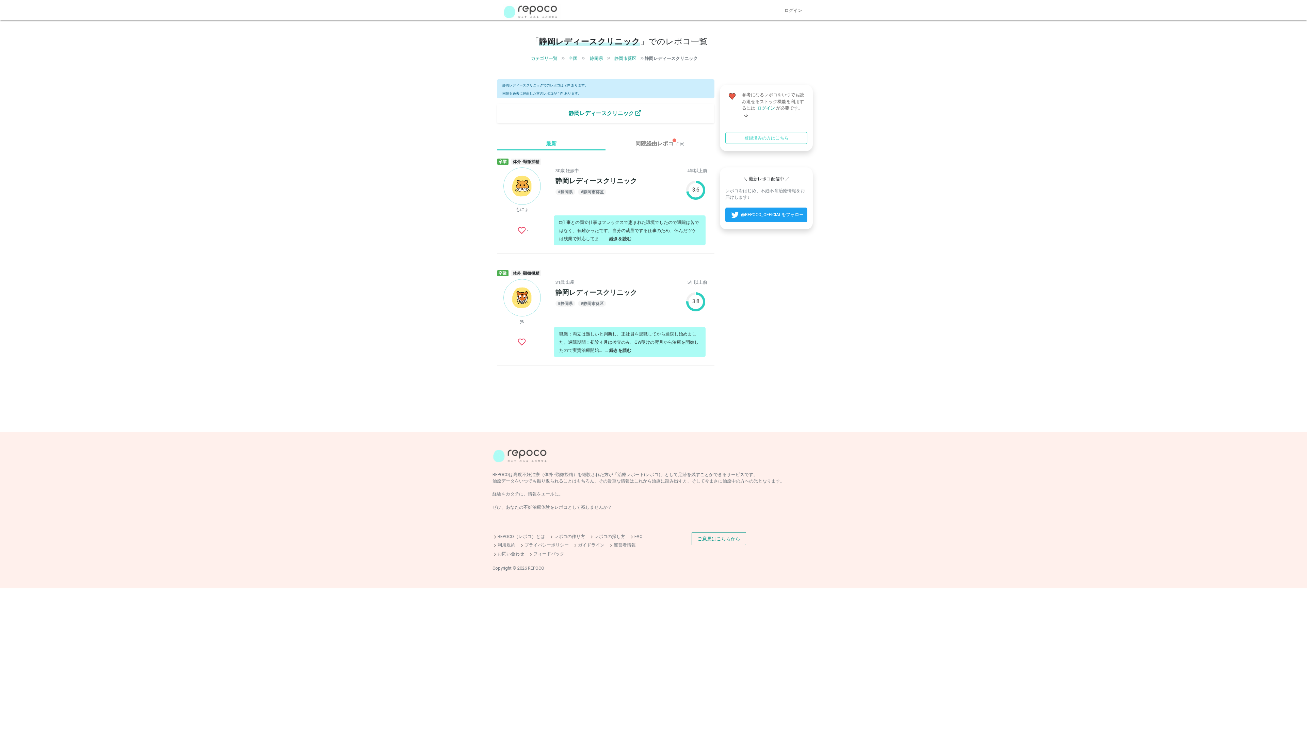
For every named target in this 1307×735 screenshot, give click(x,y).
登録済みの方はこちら (766, 138)
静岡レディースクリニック (671, 58)
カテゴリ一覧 (544, 58)
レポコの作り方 (569, 536)
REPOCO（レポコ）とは (521, 536)
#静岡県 (565, 192)
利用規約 (506, 545)
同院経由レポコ (659, 143)
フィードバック (548, 553)
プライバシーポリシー (547, 545)
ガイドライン (591, 545)
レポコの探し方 (609, 536)
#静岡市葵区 (592, 192)
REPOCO (536, 568)
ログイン (793, 10)
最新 (551, 143)
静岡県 (596, 58)
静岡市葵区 (625, 58)
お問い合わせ (511, 553)
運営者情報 (625, 545)
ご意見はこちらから (718, 538)
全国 (573, 58)
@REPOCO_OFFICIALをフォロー (772, 214)
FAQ (638, 536)
